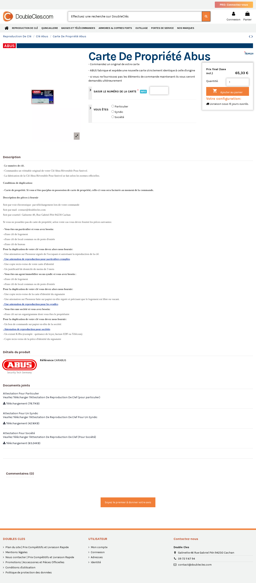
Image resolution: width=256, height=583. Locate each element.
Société (119, 117)
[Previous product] (250, 36)
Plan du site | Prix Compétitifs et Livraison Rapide (37, 547)
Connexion (98, 552)
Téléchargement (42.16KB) (22, 423)
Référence (47, 360)
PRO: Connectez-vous (234, 4)
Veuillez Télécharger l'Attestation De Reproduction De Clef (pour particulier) (51, 397)
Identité (96, 562)
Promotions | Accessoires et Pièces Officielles (34, 562)
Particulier (121, 106)
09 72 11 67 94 (186, 558)
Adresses (97, 557)
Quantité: (212, 81)
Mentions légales (16, 552)
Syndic (119, 112)
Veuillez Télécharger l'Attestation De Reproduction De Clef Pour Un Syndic (50, 417)
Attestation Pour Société (19, 433)
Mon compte (99, 547)
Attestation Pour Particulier (21, 393)
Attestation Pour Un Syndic (20, 413)
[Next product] (252, 36)
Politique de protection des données (28, 572)
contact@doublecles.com (195, 564)
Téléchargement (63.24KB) (23, 443)
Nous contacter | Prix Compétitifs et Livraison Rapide (39, 557)
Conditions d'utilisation (20, 567)
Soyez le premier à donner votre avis (128, 502)
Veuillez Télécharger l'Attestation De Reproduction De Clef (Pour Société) (49, 437)
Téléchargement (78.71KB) (23, 403)
